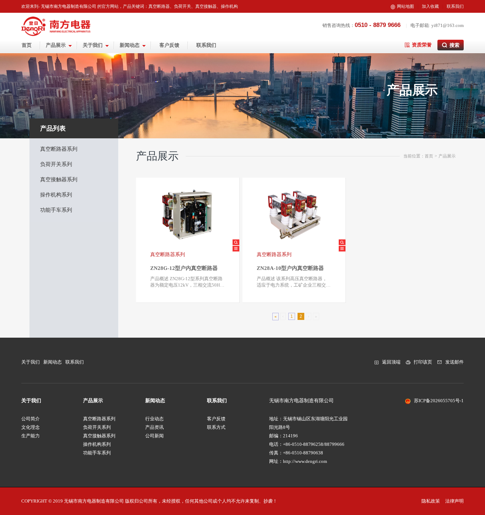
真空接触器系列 (58, 179)
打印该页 (423, 362)
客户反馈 (169, 45)
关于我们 (93, 45)
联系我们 (455, 6)
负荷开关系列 (56, 164)
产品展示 (56, 45)
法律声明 (454, 501)
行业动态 (154, 418)
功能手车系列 (56, 210)
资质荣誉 (422, 45)
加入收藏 (430, 6)
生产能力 (30, 435)
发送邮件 (454, 362)
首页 (27, 45)
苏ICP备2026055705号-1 (439, 400)
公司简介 (30, 418)
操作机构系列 (56, 195)
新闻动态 (130, 45)
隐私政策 (430, 501)
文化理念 (30, 427)
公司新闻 (154, 435)
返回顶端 (391, 362)
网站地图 (405, 6)
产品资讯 (154, 427)
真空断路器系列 (58, 149)
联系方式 (216, 427)
